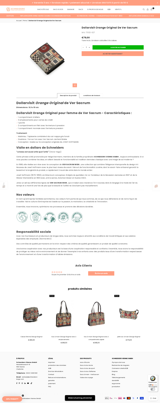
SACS (81, 9)
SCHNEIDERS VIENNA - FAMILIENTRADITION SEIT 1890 (90, 16)
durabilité (115, 380)
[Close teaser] (23, 395)
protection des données (57, 365)
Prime (25, 21)
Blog (113, 374)
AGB (49, 368)
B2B (109, 9)
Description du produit (68, 95)
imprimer (51, 362)
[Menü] (156, 376)
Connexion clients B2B (120, 368)
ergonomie (116, 383)
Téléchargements (118, 377)
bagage (70, 9)
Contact (51, 374)
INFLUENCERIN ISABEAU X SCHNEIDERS (136, 16)
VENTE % (118, 9)
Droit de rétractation (55, 371)
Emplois (115, 371)
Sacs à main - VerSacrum (89, 374)
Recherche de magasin (120, 365)
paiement (52, 383)
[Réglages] (148, 9)
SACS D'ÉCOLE (43, 9)
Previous (13, 320)
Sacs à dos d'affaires (88, 371)
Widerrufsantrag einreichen (80, 398)
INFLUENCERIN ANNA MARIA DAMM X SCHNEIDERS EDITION (36, 16)
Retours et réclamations (57, 377)
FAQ (49, 387)
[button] (12, 399)
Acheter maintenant (113, 54)
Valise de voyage (86, 377)
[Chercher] (144, 9)
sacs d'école (85, 362)
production (116, 387)
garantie (51, 380)
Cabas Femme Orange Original (31, 337)
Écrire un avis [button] (101, 273)
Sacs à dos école (86, 365)
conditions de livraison (91, 95)
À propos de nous (95, 9)
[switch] (153, 389)
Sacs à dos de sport (87, 368)
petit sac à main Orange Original (128, 337)
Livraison (95, 40)
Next (147, 320)
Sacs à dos (58, 9)
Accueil (18, 21)
